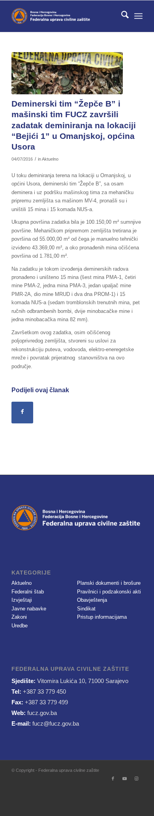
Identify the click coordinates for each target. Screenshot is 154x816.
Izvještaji (21, 600)
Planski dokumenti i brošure (109, 583)
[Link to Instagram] (137, 778)
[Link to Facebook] (113, 778)
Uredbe (19, 626)
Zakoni (19, 617)
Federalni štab (27, 592)
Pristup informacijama (102, 617)
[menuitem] (121, 16)
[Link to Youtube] (125, 778)
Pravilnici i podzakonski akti (109, 592)
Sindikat (86, 609)
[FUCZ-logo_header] (63, 16)
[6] (67, 73)
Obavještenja (92, 600)
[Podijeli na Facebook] (22, 412)
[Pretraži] (121, 16)
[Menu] (138, 16)
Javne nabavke (28, 609)
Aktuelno (50, 159)
